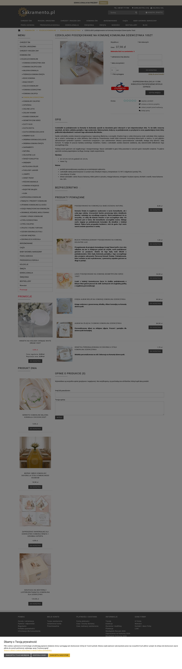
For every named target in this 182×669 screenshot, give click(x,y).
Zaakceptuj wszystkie (59, 655)
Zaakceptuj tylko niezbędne (17, 655)
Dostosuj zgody (39, 655)
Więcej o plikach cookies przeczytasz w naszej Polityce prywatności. (28, 650)
